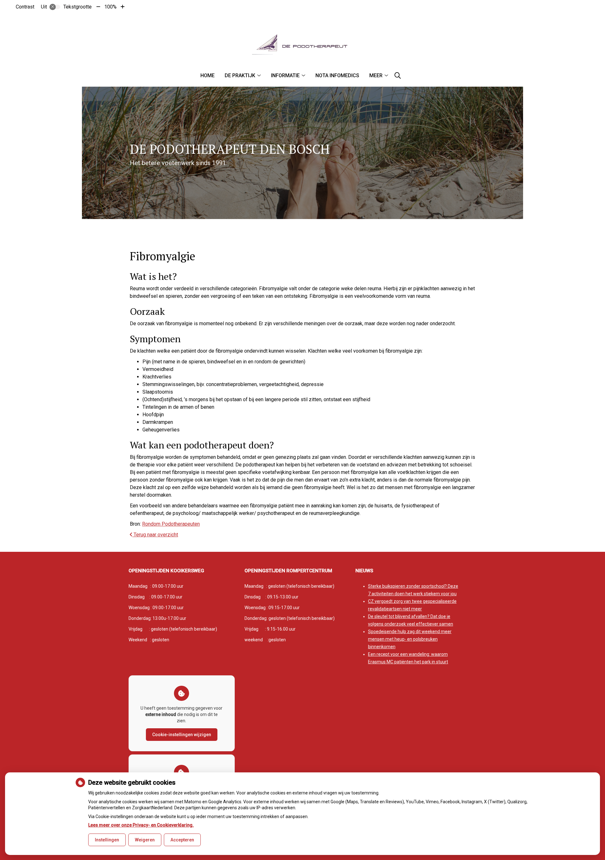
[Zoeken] (398, 76)
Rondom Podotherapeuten (171, 524)
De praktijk (240, 75)
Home (207, 75)
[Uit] (54, 7)
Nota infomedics (337, 75)
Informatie (285, 75)
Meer (376, 75)
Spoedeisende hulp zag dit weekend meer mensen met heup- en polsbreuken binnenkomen (410, 639)
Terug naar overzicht (155, 535)
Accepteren (182, 839)
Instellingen (107, 839)
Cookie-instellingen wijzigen (181, 734)
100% (110, 7)
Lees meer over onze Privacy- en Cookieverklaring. (141, 825)
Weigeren (145, 839)
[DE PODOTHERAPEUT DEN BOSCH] (302, 44)
